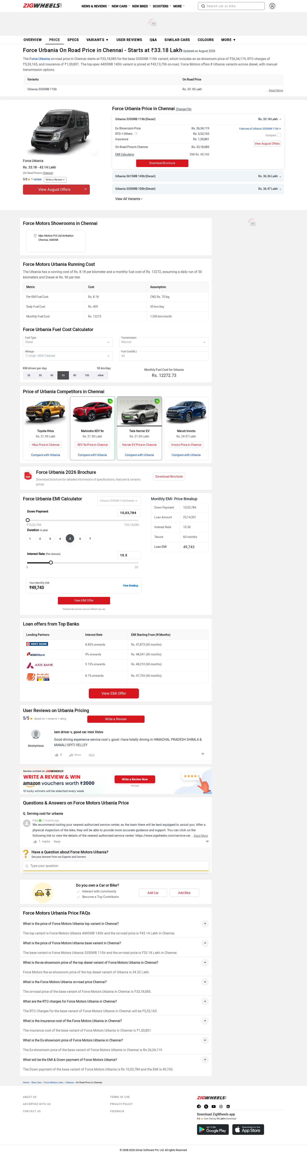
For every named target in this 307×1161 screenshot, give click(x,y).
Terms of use (120, 1097)
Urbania (70, 1082)
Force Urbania (39, 59)
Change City (184, 109)
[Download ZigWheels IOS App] (248, 1129)
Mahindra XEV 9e (92, 431)
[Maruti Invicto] (186, 412)
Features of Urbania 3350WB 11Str (260, 128)
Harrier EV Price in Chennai (139, 445)
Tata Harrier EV (139, 431)
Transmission (129, 337)
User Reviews (129, 40)
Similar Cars (177, 40)
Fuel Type (30, 337)
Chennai (47, 173)
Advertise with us (37, 1104)
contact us (32, 1111)
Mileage (29, 351)
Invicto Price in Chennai (186, 445)
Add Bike (184, 893)
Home (26, 1082)
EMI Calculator (124, 154)
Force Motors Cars (53, 1082)
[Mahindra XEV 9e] (92, 412)
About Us (30, 1097)
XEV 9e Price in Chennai (92, 445)
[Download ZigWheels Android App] (213, 1129)
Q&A (153, 40)
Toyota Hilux (45, 431)
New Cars (37, 1082)
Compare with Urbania (45, 455)
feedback (117, 1111)
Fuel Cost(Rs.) (129, 351)
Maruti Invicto (186, 431)
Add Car (153, 893)
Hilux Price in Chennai (46, 445)
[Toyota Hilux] (45, 412)
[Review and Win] (116, 780)
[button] (203, 6)
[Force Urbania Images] (65, 131)
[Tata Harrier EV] (139, 412)
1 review (36, 179)
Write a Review (54, 179)
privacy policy (121, 1104)
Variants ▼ (97, 40)
